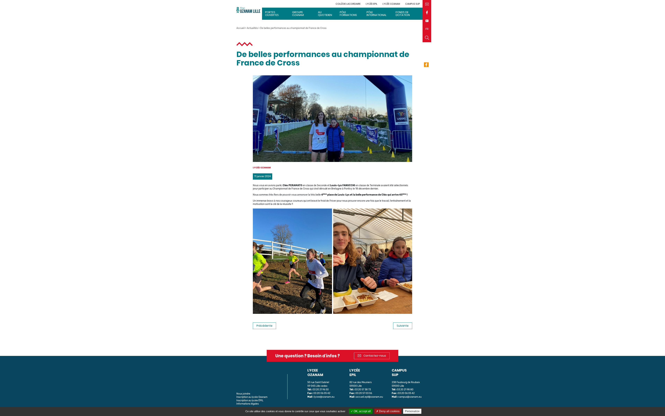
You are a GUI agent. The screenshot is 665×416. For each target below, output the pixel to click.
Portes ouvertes (272, 13)
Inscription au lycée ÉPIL (249, 400)
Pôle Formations (348, 13)
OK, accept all (362, 411)
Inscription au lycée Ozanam (251, 397)
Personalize (412, 411)
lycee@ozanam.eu (324, 396)
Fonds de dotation (403, 13)
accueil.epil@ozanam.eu (369, 396)
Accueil (240, 28)
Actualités (252, 28)
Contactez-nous (374, 356)
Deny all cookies (389, 411)
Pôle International (376, 13)
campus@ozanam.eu (410, 396)
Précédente (264, 326)
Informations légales (247, 403)
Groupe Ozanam (298, 13)
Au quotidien (325, 13)
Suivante (403, 326)
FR (426, 29)
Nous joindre (243, 393)
